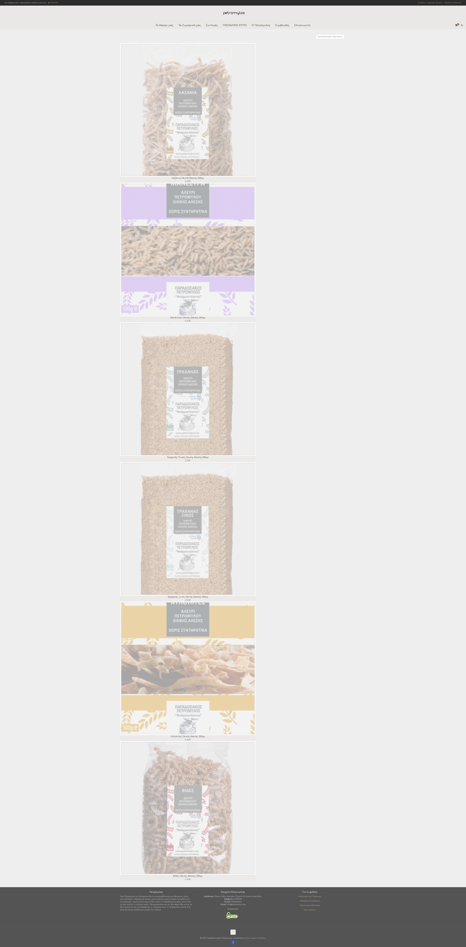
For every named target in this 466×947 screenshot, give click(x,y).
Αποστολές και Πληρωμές (309, 896)
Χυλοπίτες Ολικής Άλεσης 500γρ (188, 736)
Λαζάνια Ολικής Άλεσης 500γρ (188, 178)
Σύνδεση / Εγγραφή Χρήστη (430, 3)
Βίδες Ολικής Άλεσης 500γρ (187, 876)
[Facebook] (233, 943)
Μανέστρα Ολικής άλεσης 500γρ (187, 318)
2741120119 (54, 3)
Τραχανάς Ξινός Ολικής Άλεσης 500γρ (188, 597)
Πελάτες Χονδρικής (452, 3)
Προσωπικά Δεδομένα (310, 905)
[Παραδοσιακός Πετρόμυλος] (233, 14)
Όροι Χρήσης (310, 910)
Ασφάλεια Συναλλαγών (310, 901)
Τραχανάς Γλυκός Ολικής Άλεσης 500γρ (188, 457)
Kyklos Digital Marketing (255, 938)
